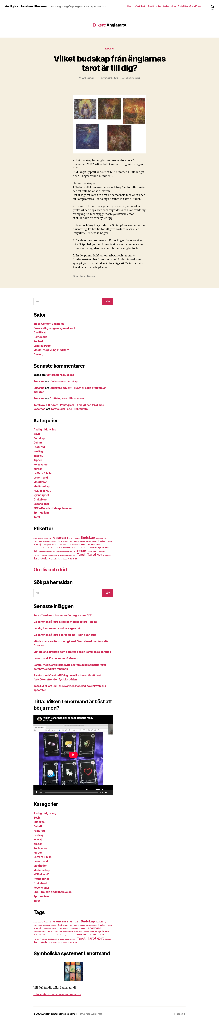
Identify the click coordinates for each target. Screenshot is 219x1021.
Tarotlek (108, 555)
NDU (35, 551)
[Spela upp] (36, 792)
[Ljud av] (106, 792)
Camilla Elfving (101, 538)
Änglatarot (81, 276)
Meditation (40, 482)
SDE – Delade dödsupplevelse (52, 508)
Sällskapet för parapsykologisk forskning (61, 555)
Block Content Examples (48, 323)
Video (65, 559)
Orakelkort (40, 499)
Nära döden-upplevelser (64, 551)
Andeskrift (47, 538)
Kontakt (38, 341)
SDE (94, 551)
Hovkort (102, 541)
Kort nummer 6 (75, 545)
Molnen (86, 548)
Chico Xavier (37, 541)
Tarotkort (95, 554)
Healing (38, 451)
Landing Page (42, 345)
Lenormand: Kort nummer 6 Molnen (55, 658)
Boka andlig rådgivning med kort (54, 328)
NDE (107, 548)
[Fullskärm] (110, 792)
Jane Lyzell (47, 545)
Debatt (37, 442)
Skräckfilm (101, 551)
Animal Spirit (59, 538)
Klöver (54, 545)
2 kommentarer (133, 78)
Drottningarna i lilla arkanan (67, 398)
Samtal (89, 551)
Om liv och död (50, 569)
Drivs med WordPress (91, 1014)
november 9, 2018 (109, 78)
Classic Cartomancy (49, 541)
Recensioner (41, 503)
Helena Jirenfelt (91, 541)
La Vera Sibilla (42, 473)
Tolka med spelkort (55, 559)
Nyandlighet (41, 495)
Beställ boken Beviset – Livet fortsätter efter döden (174, 6)
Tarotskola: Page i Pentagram (69, 409)
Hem (129, 6)
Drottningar (63, 541)
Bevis (37, 433)
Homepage (40, 337)
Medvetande (78, 548)
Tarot (36, 517)
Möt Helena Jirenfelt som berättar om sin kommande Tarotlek (72, 651)
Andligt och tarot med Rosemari (26, 6)
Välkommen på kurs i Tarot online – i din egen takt (64, 634)
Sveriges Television (40, 555)
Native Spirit (97, 547)
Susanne (38, 381)
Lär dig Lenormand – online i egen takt (57, 628)
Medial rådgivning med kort (51, 350)
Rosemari (89, 78)
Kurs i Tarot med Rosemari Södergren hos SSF (62, 615)
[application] (73, 755)
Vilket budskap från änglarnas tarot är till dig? (109, 63)
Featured (39, 447)
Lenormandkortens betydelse (43, 548)
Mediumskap (41, 486)
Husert (110, 541)
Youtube (72, 558)
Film (70, 541)
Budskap (109, 49)
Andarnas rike (38, 538)
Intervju (38, 455)
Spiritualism (41, 512)
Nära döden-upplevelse (46, 551)
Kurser (37, 468)
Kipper (37, 460)
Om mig (38, 354)
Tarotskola (40, 558)
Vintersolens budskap (60, 374)
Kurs (83, 544)
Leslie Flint (58, 548)
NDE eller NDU (42, 490)
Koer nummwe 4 (63, 545)
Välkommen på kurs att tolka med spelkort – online (65, 621)
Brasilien (76, 538)
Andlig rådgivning (44, 429)
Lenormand (40, 477)
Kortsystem (40, 464)
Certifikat (140, 6)
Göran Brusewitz (79, 541)
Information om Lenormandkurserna (57, 994)
